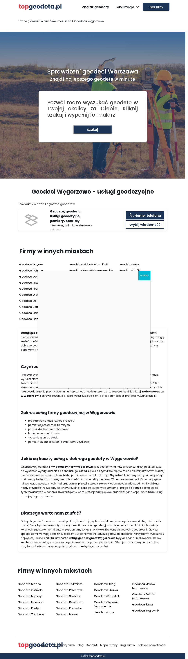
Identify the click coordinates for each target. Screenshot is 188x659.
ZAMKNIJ (144, 275)
